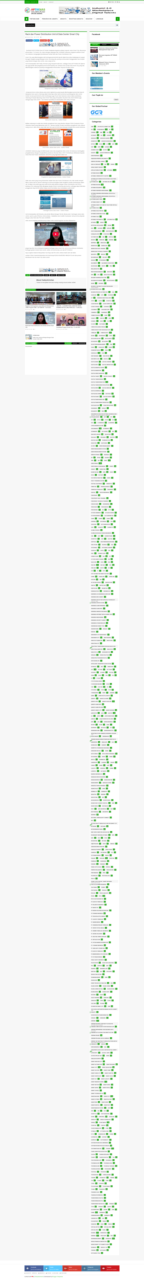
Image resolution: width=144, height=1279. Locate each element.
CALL (113, 292)
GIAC (92, 527)
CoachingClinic (105, 309)
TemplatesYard (39, 1276)
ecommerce (106, 428)
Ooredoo (93, 852)
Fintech (93, 492)
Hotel (102, 550)
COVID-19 (93, 318)
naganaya (105, 811)
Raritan (93, 971)
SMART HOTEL (109, 1076)
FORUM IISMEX (94, 504)
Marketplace (94, 788)
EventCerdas (94, 463)
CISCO (92, 300)
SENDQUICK (94, 1044)
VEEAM (104, 1221)
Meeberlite (94, 791)
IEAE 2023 (102, 565)
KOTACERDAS (94, 756)
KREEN (111, 756)
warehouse (103, 1232)
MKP (113, 803)
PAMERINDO (103, 861)
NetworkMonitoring (97, 829)
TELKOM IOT (103, 1177)
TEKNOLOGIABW (107, 1174)
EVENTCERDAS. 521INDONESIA (98, 466)
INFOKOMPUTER (106, 652)
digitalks (108, 393)
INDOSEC (93, 631)
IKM (101, 579)
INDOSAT (105, 628)
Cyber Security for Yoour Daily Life (100, 329)
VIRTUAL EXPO (94, 1229)
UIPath (109, 1206)
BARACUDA (103, 242)
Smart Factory (95, 1070)
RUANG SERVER (94, 986)
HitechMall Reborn (107, 547)
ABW (101, 132)
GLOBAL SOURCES (95, 530)
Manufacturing (107, 782)
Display (104, 408)
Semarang (103, 1018)
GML (92, 536)
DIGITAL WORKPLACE (96, 390)
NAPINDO (93, 814)
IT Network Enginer (96, 684)
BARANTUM (94, 245)
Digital (106, 358)
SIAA (105, 1047)
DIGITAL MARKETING (96, 370)
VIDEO (102, 1224)
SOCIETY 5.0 (94, 1113)
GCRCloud (93, 524)
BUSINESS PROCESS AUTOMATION (99, 292)
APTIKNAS (109, 170)
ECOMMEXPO (94, 431)
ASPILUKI (109, 228)
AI (107, 144)
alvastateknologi (105, 152)
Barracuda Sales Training (98, 248)
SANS (101, 1000)
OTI (112, 852)
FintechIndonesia (104, 492)
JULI (99, 721)
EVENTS (111, 466)
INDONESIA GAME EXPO (96, 608)
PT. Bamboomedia (95, 922)
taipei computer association (99, 1151)
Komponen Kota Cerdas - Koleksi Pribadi (56, 88)
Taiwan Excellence (104, 1154)
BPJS (111, 266)
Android (42, 1273)
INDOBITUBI (105, 588)
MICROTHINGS (106, 800)
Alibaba (107, 146)
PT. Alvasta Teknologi (97, 919)
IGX (92, 570)
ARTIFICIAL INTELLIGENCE (97, 225)
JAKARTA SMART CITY (96, 710)
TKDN (107, 1180)
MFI (103, 797)
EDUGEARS (103, 437)
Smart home (107, 1070)
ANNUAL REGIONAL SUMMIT (98, 161)
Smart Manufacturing (97, 1081)
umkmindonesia (95, 1215)
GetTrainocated (105, 524)
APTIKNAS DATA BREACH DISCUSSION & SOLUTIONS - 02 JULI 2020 (104, 179)
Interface (93, 666)
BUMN (92, 283)
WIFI (112, 1235)
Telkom (93, 1177)
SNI (98, 1110)
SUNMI (111, 1134)
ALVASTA (93, 152)
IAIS (104, 556)
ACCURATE (93, 135)
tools (92, 1183)
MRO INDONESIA (102, 808)
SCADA (109, 1000)
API (105, 164)
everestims (103, 469)
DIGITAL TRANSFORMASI (97, 379)
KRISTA (93, 759)
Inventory (110, 666)
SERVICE (103, 1044)
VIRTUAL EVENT (108, 1227)
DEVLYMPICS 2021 (95, 358)
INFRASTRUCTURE (104, 655)
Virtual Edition (95, 1227)
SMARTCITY (52, 275)
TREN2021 (111, 1203)
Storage (93, 1131)
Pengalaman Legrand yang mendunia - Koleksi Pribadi (55, 177)
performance (94, 872)
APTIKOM (93, 222)
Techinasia (109, 1160)
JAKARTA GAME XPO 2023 (97, 707)
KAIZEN (93, 724)
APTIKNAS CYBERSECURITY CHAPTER (99, 176)
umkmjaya (107, 1215)
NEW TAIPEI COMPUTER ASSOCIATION (100, 832)
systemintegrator (96, 1148)
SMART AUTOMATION (96, 1064)
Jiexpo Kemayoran (109, 716)
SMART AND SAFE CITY (96, 1061)
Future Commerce (96, 512)
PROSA (92, 896)
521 (92, 129)
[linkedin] (119, 2)
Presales (104, 890)
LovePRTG (93, 771)
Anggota (63, 19)
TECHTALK (93, 1171)
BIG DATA (105, 257)
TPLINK (93, 1189)
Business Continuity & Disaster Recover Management (102, 286)
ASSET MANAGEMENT (96, 231)
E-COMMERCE (101, 422)
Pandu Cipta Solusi (96, 867)
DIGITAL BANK (94, 361)
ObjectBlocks (94, 843)
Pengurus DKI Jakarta (50, 19)
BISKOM (93, 260)
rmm (106, 977)
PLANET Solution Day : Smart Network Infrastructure (101, 882)
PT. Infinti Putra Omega (97, 928)
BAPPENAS (93, 242)
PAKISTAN (111, 858)
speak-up (93, 1119)
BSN (92, 274)
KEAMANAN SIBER (95, 730)
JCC (92, 716)
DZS (92, 422)
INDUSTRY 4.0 (94, 652)
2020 (92, 126)
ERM (92, 460)
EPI (92, 457)
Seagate (93, 1012)
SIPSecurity (94, 1052)
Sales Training (95, 997)
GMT (99, 536)
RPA (112, 983)
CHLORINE (110, 295)
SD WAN (102, 1003)
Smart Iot (94, 1078)
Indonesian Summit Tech (97, 626)
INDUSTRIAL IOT (95, 643)
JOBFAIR (93, 718)
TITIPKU (99, 1180)
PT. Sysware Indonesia (97, 945)
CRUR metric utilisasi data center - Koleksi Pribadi (55, 147)
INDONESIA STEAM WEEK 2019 (98, 623)
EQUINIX (107, 457)
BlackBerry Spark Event (108, 263)
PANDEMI (93, 864)
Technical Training (109, 1166)
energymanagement (105, 446)
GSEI (102, 538)
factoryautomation (96, 477)
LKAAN (100, 765)
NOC (99, 838)
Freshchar (94, 507)
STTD (92, 1134)
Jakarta (93, 698)
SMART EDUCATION (107, 1067)
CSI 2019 (93, 324)
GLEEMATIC (110, 527)
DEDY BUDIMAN (94, 356)
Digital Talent (95, 376)
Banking (111, 239)
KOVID (103, 756)
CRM (110, 318)
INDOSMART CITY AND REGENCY (98, 634)
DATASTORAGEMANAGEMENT (98, 344)
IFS (109, 567)
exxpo (111, 472)
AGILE (100, 144)
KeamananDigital (109, 730)
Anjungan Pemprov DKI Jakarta (99, 158)
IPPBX (92, 675)
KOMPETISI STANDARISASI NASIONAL (100, 748)
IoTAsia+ (93, 672)
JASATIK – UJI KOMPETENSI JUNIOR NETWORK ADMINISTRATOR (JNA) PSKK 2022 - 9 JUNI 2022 (69, 306)
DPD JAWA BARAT (95, 417)
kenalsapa (104, 742)
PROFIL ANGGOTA (104, 893)
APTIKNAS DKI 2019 (107, 181)
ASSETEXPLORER (110, 231)
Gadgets (28, 1273)
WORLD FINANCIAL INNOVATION (99, 1241)
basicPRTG (94, 254)
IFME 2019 (93, 567)
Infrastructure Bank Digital (99, 657)
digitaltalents (107, 396)
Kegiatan (89, 19)
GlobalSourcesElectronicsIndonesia (101, 533)
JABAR (92, 695)
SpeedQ (93, 1122)
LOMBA (111, 768)
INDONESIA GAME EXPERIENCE (98, 605)
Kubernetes (102, 759)
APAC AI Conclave (95, 164)
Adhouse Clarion (105, 138)
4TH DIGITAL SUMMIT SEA (104, 126)
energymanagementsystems (98, 451)
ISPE (107, 675)
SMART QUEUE (94, 1087)
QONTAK (100, 965)
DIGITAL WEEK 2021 (106, 387)
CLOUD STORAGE (95, 306)
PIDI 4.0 (93, 878)
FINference (110, 489)
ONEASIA (112, 843)
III (97, 570)
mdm (103, 788)
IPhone (49, 1273)
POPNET (103, 887)
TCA (113, 1157)
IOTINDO (102, 672)
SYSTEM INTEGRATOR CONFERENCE (99, 1142)
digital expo (94, 364)
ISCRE (99, 675)
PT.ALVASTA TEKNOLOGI (97, 951)
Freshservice (104, 507)
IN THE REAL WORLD (96, 582)
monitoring (94, 806)
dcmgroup (101, 347)
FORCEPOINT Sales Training (98, 498)
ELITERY (93, 446)
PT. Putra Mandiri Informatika (99, 942)
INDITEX (93, 585)
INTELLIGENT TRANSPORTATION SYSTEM (101, 663)
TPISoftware (106, 1186)
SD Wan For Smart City (97, 1006)
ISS (113, 675)
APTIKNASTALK (111, 219)
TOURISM (101, 1183)
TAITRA (93, 1154)
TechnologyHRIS (95, 1168)
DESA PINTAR (106, 356)
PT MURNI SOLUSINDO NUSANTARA (99, 910)
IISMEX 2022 (111, 576)
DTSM (106, 419)
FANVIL (108, 477)
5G (109, 129)
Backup (93, 239)
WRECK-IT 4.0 (104, 1247)
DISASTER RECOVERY (108, 405)
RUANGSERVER (110, 988)
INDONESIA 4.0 (107, 591)
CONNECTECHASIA (95, 315)
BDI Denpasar (94, 257)
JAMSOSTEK (94, 713)
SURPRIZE (93, 1139)
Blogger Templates (57, 1276)
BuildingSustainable (96, 280)
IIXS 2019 (93, 579)
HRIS (92, 553)
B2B (103, 237)
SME (109, 1108)
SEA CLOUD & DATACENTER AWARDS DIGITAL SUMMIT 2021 (104, 1009)
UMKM (92, 1212)
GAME (92, 518)
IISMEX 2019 (101, 576)
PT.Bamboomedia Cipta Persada (99, 954)
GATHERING (103, 521)
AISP (92, 146)
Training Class (95, 1192)
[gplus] (113, 2)
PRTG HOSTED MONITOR (97, 898)
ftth (109, 509)
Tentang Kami (34, 19)
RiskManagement (95, 977)
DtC (111, 417)
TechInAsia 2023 (95, 1166)
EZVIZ (92, 475)
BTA (99, 274)
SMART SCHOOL (95, 1090)
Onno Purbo (108, 849)
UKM (113, 1209)
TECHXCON (103, 1171)
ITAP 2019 (100, 687)
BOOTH (103, 266)
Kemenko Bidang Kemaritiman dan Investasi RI (103, 739)
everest (93, 469)
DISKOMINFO (94, 408)
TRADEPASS (102, 1189)
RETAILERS (109, 971)
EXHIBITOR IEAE (95, 472)
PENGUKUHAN (110, 869)
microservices (95, 800)
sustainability (104, 1139)
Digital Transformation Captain (100, 385)
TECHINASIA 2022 (108, 1163)
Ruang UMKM (106, 986)
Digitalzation (95, 405)
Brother (109, 271)
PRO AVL (93, 893)
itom (102, 689)
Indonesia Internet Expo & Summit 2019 (101, 614)
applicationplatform (97, 170)
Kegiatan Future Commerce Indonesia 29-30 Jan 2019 (103, 734)
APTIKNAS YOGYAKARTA (97, 219)
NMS (92, 838)
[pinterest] (117, 2)
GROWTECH (94, 538)
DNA (103, 411)
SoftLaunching (105, 1113)
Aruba (109, 225)
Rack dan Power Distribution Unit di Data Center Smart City (39, 326)
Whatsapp (103, 1235)
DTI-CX (98, 419)
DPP (105, 417)
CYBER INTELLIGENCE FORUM (98, 327)
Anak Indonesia (95, 155)
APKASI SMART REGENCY (97, 167)
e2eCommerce (94, 428)
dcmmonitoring (95, 350)
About (45, 2)
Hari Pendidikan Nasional (107, 541)
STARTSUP (93, 1125)
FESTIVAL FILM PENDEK (96, 483)
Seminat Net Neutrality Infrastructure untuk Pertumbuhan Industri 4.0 (104, 1041)
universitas (94, 1218)
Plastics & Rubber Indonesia (98, 884)
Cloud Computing (108, 303)
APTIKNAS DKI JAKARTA (96, 187)
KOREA (106, 750)
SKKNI (107, 1055)
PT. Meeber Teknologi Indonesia (99, 930)
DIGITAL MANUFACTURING (97, 367)
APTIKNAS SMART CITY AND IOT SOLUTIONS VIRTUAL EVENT (104, 205)
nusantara (94, 840)
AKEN (99, 146)
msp (112, 808)
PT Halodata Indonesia (97, 904)
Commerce (94, 312)
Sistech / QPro (106, 1052)
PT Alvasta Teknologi (97, 901)
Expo (104, 472)
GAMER (100, 518)
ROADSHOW (94, 980)
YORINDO (93, 1250)
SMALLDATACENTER (96, 1058)
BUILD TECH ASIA (108, 274)
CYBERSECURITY (104, 332)
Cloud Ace (109, 300)
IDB (109, 559)
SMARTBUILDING (95, 1096)
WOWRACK (93, 1247)
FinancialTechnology (97, 489)
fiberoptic (109, 483)
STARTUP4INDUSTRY (96, 1128)
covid (105, 315)
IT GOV (98, 678)
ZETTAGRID (103, 1250)
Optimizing (104, 852)
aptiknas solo (95, 207)
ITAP (92, 687)
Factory (100, 475)
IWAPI (103, 692)
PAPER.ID (108, 867)
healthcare (94, 544)
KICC (113, 742)
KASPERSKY (93, 727)
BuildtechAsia (111, 280)
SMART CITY (94, 1067)
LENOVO (112, 762)
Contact (51, 2)
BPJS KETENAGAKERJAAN (97, 271)
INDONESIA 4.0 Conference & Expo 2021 (100, 594)
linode (93, 765)
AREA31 (102, 222)
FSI (103, 509)
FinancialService (105, 486)
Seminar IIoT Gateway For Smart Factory (102, 1032)
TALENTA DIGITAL (103, 1157)
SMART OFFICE (106, 1084)
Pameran (93, 861)
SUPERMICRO (94, 1137)
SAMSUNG (106, 997)
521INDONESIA (100, 129)
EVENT (105, 460)
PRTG (100, 896)
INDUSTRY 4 (110, 649)
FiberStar (93, 486)
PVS (92, 965)
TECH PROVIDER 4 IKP (96, 1160)
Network (103, 826)
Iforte (102, 567)
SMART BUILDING (110, 1064)
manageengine (108, 779)
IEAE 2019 (93, 565)
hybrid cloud (94, 556)
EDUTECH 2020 (94, 440)
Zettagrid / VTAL (95, 1253)
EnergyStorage (95, 454)
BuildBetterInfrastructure (98, 277)
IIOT (104, 570)
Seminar (93, 1020)
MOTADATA (105, 806)
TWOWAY (100, 1206)
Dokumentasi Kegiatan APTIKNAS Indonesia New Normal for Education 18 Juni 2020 (104, 414)
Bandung (102, 239)
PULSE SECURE (94, 962)
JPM (92, 721)
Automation (94, 237)
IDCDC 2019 (93, 562)
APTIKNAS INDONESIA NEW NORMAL (99, 190)
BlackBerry (94, 263)
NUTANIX (104, 840)
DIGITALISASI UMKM (96, 393)
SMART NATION (95, 1084)
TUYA (92, 1206)
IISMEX (92, 576)
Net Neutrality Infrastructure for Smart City (104, 823)
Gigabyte (100, 527)
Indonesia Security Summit (98, 620)
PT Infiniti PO (94, 907)
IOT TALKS (109, 669)
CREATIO (102, 318)
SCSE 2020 (93, 1003)
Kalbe (100, 724)
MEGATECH (93, 794)
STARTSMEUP (102, 1122)
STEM (107, 1128)
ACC (108, 132)
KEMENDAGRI (106, 736)
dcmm (110, 347)
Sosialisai (111, 1116)
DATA (111, 335)
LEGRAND (46, 275)
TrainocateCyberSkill (97, 1195)
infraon (93, 655)
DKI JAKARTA (94, 411)
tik (92, 1180)
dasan (92, 335)
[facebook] (109, 2)
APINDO (112, 164)
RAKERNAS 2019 (103, 968)
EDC (113, 431)
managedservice (95, 779)
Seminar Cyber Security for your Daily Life (102, 1026)
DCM (111, 344)
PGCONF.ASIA (94, 875)
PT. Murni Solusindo (96, 933)
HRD (109, 550)
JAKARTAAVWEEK (110, 710)
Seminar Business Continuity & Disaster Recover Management (102, 1024)
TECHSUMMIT (108, 1168)
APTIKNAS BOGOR (95, 173)
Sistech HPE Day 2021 (96, 1055)
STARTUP (103, 1125)
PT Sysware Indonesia (97, 913)
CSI (108, 321)
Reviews (56, 1273)
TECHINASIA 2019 (95, 1163)
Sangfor (93, 1000)
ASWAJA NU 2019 (95, 234)
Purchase (64, 1273)
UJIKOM (105, 1209)
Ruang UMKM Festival (97, 988)
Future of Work (109, 512)
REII (101, 971)
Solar (92, 1116)
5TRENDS (93, 132)
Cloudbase (94, 309)
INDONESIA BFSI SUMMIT (97, 597)
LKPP (108, 765)
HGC (112, 544)
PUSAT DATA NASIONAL (108, 962)
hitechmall (94, 547)
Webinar (93, 1235)
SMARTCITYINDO (61, 275)
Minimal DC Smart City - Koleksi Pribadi (55, 120)
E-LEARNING (111, 422)
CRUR (101, 321)
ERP (99, 460)
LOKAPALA (102, 768)
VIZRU (104, 1229)
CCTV (102, 295)
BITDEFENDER (102, 260)
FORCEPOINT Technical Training (99, 501)
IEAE (109, 562)
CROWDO (93, 321)
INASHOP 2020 (108, 582)
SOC (105, 1110)
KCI (111, 727)
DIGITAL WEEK (94, 387)
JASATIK (110, 713)
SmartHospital (95, 1105)
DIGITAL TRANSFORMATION (98, 382)
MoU (92, 808)
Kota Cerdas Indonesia (36, 275)
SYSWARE (108, 1148)
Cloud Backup (94, 303)
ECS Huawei (105, 431)
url (103, 1218)
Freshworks (94, 509)
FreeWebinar (106, 504)
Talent (93, 1157)
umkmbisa (102, 1212)
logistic (93, 768)
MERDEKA (103, 794)
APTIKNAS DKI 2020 (95, 184)
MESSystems (94, 797)
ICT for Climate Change (97, 559)
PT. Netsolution (95, 939)
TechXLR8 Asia (94, 1174)
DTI (92, 419)
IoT (92, 669)
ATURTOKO (106, 234)
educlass (93, 437)
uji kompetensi (95, 1209)
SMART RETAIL (106, 1087)
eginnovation (106, 440)
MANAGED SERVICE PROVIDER (98, 777)
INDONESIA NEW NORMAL (97, 617)
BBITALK (103, 254)
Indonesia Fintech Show (97, 602)
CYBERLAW (93, 332)
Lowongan (99, 19)
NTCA (106, 838)
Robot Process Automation (98, 983)
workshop (108, 1238)
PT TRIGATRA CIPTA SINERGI (98, 916)
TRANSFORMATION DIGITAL (98, 1203)
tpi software (94, 1186)
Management (94, 782)
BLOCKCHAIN (94, 266)
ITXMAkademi (94, 692)
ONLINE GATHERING (96, 849)
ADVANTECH (94, 141)
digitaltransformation (97, 399)
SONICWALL (101, 1116)
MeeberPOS (104, 791)
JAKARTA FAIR (94, 701)
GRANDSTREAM (108, 536)
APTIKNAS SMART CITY (96, 202)
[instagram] (115, 2)
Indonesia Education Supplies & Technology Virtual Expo (103, 600)
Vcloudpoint (94, 1221)
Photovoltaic (106, 875)
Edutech (112, 437)
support (104, 1137)
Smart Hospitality (96, 1076)
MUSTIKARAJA (94, 811)
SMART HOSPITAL (109, 1073)
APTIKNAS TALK (95, 216)
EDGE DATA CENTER (95, 434)
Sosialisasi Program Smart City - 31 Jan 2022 (68, 327)
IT (91, 678)
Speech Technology (105, 1119)
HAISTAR (110, 538)
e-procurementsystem (97, 425)
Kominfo (104, 745)
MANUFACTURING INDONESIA (98, 785)
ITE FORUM (93, 689)
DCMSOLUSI (94, 353)
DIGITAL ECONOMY (107, 361)
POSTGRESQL (94, 890)
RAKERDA (93, 968)
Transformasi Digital (97, 1198)
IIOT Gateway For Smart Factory (100, 573)
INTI (102, 666)
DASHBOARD (102, 335)
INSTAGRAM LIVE (95, 660)
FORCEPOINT (94, 495)
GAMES (108, 518)
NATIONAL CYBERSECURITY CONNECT (100, 817)
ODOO (104, 843)
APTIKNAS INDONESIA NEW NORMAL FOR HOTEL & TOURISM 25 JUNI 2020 (103, 196)
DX (113, 419)
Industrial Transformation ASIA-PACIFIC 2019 (103, 646)
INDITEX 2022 (94, 588)
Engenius (106, 454)
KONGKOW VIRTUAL (96, 750)
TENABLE (112, 1177)
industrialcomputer (96, 649)
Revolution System (96, 974)
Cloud (100, 300)
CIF (92, 297)
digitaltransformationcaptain (100, 402)
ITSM (109, 689)
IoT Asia (100, 669)
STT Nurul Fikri (104, 1131)
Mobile (35, 1273)
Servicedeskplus (95, 1047)
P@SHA (107, 855)
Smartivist (107, 1105)
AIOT (113, 144)
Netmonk (93, 826)
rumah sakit (105, 991)
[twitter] (111, 2)
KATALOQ (103, 727)
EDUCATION (108, 434)
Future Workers (95, 515)
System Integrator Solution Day (100, 1145)
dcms (106, 350)
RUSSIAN (93, 994)
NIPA (113, 835)
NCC (92, 820)
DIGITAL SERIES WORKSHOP (97, 373)
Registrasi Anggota (76, 19)
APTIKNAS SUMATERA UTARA (98, 213)
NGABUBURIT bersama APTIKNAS (99, 835)
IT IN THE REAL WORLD (96, 681)
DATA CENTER (108, 338)
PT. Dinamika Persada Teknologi (99, 925)
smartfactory (108, 1099)
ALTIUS (105, 149)
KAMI (108, 724)
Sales (101, 994)
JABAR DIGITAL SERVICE (104, 695)
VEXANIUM (93, 1224)
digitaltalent (95, 396)
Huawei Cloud (102, 553)
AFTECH (93, 144)
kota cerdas (94, 753)
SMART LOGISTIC (105, 1078)
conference (104, 312)
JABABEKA (112, 692)
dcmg (92, 347)
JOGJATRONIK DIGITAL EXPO (106, 718)
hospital (93, 550)
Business (101, 283)
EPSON (98, 457)
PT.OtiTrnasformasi (96, 957)
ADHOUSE (93, 138)
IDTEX (102, 562)
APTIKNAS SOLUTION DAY (97, 210)
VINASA (110, 1224)
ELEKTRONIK (104, 443)
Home (40, 2)
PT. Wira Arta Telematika (98, 948)
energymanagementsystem (98, 448)
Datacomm (105, 341)
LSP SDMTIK (103, 771)
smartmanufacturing (97, 1108)
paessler (102, 858)
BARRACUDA (104, 245)
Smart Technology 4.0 (97, 1093)
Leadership (94, 762)
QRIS (107, 965)
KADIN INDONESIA (108, 721)
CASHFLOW (93, 295)
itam (107, 684)
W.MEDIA (93, 1232)
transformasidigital (97, 1200)
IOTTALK (111, 672)
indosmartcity (95, 637)
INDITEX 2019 (103, 585)
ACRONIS (109, 135)
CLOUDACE (106, 306)
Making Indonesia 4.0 (96, 774)
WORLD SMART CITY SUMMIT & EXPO (100, 1244)
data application (95, 338)
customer (102, 324)
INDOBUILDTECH (95, 591)
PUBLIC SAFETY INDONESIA (97, 959)
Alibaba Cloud (95, 149)
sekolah (93, 1018)
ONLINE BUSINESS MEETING (97, 846)
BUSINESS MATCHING (96, 289)
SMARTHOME (105, 1102)
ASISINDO (100, 228)
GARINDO (93, 521)
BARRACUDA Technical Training (99, 251)
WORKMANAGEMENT (96, 1238)
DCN (103, 353)
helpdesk (104, 544)
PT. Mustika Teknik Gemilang (98, 936)
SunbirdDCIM (101, 1134)
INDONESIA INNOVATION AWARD (99, 611)
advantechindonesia (107, 141)
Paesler (93, 858)
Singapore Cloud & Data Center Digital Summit (104, 1049)
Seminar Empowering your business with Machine (102, 1030)
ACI (101, 135)
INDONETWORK (94, 628)
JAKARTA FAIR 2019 (106, 701)
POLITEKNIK (94, 887)
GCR (112, 521)
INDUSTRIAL (110, 640)
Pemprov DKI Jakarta (96, 869)
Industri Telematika (96, 640)
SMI (92, 1110)
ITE (107, 687)
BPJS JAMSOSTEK (95, 268)
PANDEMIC (102, 864)
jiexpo (98, 716)
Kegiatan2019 (94, 736)
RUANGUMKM (94, 991)
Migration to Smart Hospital (99, 803)
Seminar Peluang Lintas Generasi (100, 1038)
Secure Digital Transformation (99, 1015)
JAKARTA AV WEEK (104, 698)
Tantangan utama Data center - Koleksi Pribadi (55, 210)
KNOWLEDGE (94, 745)
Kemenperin (94, 742)
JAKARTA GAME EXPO (96, 704)
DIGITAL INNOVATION (107, 364)
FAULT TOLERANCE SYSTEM (97, 480)
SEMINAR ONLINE (95, 1035)
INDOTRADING (107, 637)
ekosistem (94, 443)
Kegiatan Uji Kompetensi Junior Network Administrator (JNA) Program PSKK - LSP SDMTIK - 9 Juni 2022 (39, 306)
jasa (102, 713)
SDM (109, 1006)
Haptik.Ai (93, 541)
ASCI (92, 228)
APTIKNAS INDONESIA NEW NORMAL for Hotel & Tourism (103, 194)
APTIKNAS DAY (94, 181)
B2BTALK (111, 237)
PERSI (104, 872)
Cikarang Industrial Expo (104, 297)
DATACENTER (94, 341)
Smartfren (94, 1102)
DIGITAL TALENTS (108, 376)
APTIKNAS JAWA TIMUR (96, 199)
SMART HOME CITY (95, 1073)
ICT (110, 556)
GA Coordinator (108, 515)
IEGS (110, 565)
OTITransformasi (96, 855)
